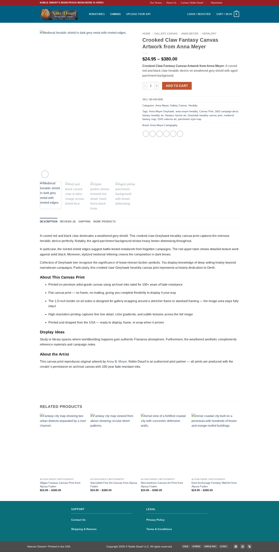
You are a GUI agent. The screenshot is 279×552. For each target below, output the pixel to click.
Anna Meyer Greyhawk (161, 111)
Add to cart (177, 85)
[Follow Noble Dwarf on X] (249, 546)
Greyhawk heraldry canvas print (205, 115)
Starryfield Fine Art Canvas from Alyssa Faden (113, 484)
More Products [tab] (104, 221)
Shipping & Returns (84, 529)
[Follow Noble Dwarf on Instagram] (242, 546)
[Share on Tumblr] (180, 134)
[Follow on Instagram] (230, 3)
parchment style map (189, 119)
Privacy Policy (155, 519)
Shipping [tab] (84, 221)
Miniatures (97, 14)
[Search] (85, 14)
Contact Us (78, 519)
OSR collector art (167, 119)
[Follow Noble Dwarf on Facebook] (235, 546)
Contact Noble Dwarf (192, 2)
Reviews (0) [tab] (68, 221)
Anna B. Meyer (117, 361)
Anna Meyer (189, 33)
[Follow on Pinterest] (237, 3)
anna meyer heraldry (187, 111)
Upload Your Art (138, 14)
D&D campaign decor (226, 111)
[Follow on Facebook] (226, 3)
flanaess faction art (175, 115)
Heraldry (209, 33)
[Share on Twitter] (159, 134)
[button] (214, 2)
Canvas (115, 14)
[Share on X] (153, 134)
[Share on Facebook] (146, 134)
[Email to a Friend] (166, 134)
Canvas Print (206, 111)
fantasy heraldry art (153, 115)
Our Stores (156, 2)
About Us (171, 2)
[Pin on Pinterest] (173, 134)
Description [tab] (48, 221)
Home (146, 33)
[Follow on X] (233, 3)
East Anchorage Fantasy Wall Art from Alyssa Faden (214, 484)
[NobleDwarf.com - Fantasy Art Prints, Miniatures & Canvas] (59, 14)
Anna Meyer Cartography (163, 125)
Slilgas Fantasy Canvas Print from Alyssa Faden (60, 484)
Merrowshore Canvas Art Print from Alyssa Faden (162, 484)
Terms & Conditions (159, 529)
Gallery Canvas (165, 33)
